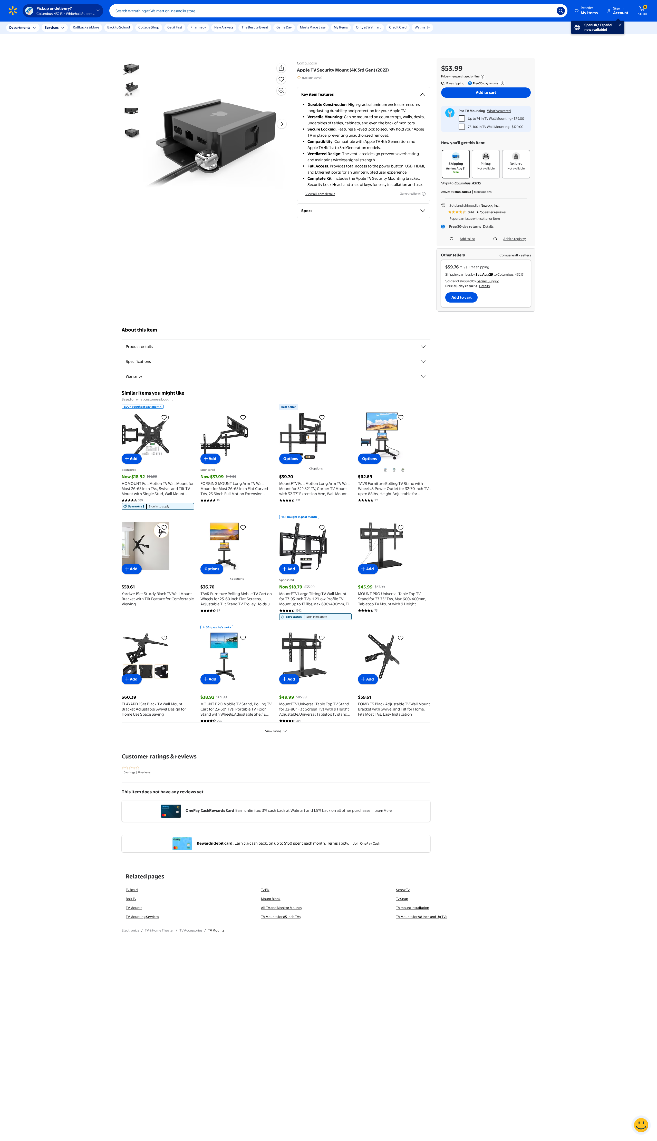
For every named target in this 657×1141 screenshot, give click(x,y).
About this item (139, 330)
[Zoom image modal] (281, 90)
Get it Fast (174, 27)
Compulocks (307, 63)
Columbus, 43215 (468, 183)
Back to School (118, 27)
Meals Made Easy (313, 27)
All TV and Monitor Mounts (281, 908)
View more (273, 731)
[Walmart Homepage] (13, 10)
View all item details (320, 194)
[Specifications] (423, 361)
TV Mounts (134, 908)
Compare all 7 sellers (515, 255)
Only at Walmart (368, 27)
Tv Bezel (132, 890)
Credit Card (398, 27)
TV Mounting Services (142, 917)
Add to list (467, 239)
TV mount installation (412, 908)
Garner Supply (488, 281)
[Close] (95, 28)
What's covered (499, 111)
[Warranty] (423, 376)
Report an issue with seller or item (474, 218)
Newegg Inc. (490, 205)
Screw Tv (403, 890)
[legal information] (482, 77)
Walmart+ (422, 27)
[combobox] (338, 10)
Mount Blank (271, 899)
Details (488, 226)
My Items (341, 27)
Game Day (284, 27)
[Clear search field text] (549, 10)
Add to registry (514, 239)
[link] (158, 506)
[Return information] (501, 83)
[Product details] (423, 347)
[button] (587, 10)
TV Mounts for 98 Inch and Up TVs (421, 917)
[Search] (561, 11)
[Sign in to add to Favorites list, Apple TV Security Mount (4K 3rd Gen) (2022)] (281, 79)
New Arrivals (223, 27)
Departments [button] (19, 27)
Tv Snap (402, 899)
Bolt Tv (131, 899)
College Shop (148, 27)
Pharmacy (198, 27)
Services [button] (52, 27)
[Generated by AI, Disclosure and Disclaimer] (424, 194)
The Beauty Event (254, 27)
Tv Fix (265, 890)
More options (482, 192)
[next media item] (281, 123)
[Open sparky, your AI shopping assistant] (641, 1125)
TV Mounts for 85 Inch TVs (281, 917)
